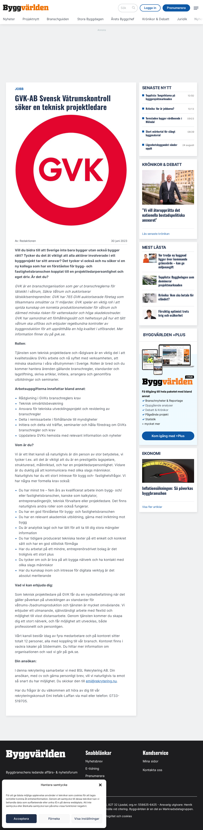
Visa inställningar (86, 819)
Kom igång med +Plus (168, 436)
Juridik (182, 19)
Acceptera (21, 819)
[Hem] (26, 8)
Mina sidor (150, 761)
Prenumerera (94, 776)
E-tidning (92, 768)
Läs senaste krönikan (155, 233)
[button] (100, 785)
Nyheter (9, 19)
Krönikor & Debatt (155, 19)
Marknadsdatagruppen (178, 809)
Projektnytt (31, 19)
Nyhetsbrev (94, 761)
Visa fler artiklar (152, 506)
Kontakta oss (152, 770)
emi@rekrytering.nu (101, 681)
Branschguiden (58, 19)
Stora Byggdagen (90, 19)
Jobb (19, 89)
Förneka (54, 819)
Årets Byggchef (122, 19)
